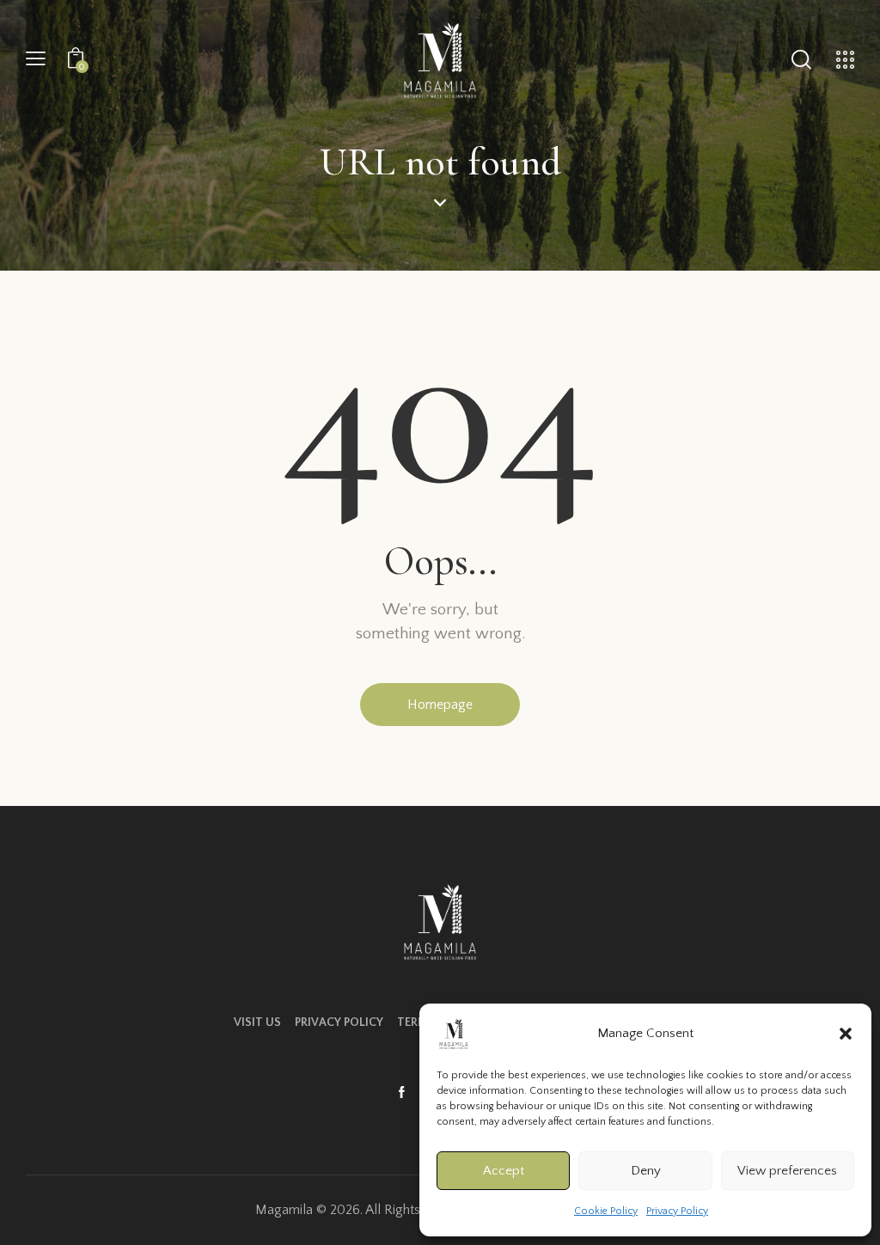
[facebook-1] (401, 1093)
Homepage (440, 704)
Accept (503, 1170)
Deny (646, 1170)
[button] (845, 1033)
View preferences (787, 1170)
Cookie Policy (606, 1211)
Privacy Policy (677, 1211)
